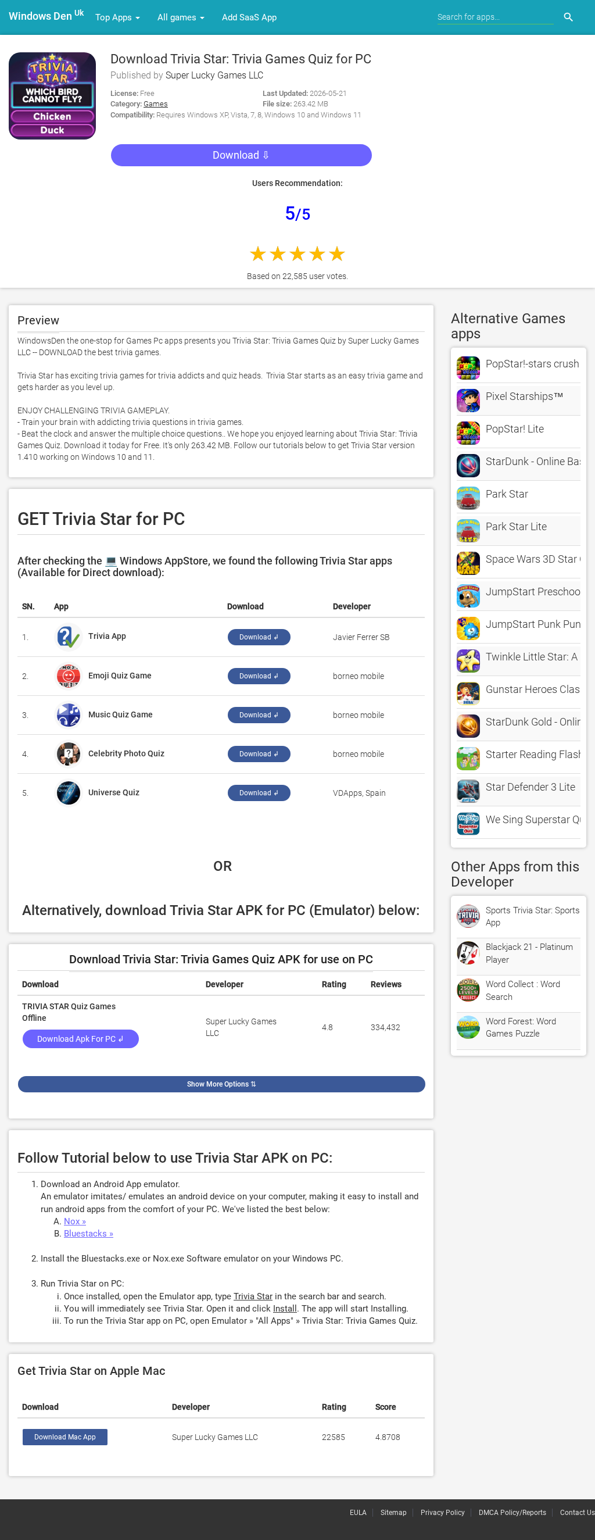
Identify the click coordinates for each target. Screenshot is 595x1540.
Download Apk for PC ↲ (80, 1039)
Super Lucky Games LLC (214, 75)
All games (178, 17)
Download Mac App (65, 1437)
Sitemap (394, 1513)
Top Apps (114, 17)
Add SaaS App (249, 17)
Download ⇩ (241, 155)
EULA (358, 1513)
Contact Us (577, 1513)
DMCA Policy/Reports (512, 1513)
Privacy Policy (443, 1513)
